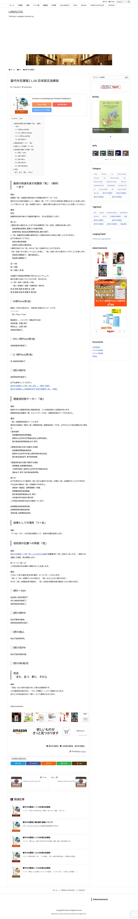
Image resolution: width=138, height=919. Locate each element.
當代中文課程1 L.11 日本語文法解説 (36, 807)
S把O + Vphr (20, 153)
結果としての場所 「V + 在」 (23, 146)
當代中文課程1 (108, 193)
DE (105, 178)
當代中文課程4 (117, 197)
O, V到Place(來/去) (22, 136)
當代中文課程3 (99, 197)
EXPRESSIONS (99, 185)
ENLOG (123, 182)
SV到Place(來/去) (22, 129)
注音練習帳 (96, 347)
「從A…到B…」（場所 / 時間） (39, 386)
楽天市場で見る (62, 104)
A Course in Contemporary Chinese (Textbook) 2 (51, 98)
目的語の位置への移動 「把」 (24, 150)
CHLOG (96, 178)
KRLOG (96, 193)
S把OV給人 (20, 159)
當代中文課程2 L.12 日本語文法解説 (36, 837)
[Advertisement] (69, 37)
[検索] (128, 1)
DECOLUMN (114, 178)
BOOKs (104, 174)
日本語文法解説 (67, 746)
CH (20, 70)
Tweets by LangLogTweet (101, 239)
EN (125, 178)
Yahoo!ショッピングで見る (42, 110)
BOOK (102, 213)
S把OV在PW (20, 163)
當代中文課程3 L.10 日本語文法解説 (36, 868)
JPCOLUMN (103, 189)
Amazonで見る (41, 104)
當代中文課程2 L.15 (17, 389)
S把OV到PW (20, 139)
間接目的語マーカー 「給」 (23, 143)
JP (94, 189)
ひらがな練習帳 (97, 350)
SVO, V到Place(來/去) (23, 133)
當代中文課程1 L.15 (17, 554)
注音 (125, 216)
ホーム (13, 70)
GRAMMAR (111, 185)
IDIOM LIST (122, 185)
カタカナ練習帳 (97, 353)
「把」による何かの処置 (36, 554)
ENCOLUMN (98, 182)
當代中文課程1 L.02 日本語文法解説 (36, 853)
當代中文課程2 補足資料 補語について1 (38, 822)
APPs (95, 174)
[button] (96, 115)
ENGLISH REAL (111, 182)
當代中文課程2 (29, 70)
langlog (83, 751)
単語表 (94, 356)
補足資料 (124, 224)
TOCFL (104, 216)
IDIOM (96, 216)
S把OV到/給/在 (21, 166)
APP (95, 213)
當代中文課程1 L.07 (17, 386)
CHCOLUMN (121, 174)
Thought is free (81, 914)
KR (112, 189)
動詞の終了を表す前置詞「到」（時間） (42, 389)
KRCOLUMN (122, 189)
